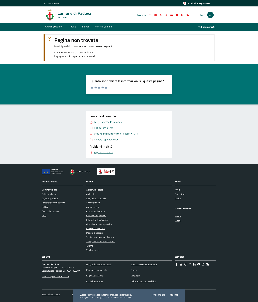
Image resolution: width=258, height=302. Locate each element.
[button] (210, 15)
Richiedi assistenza (94, 281)
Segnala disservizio (94, 275)
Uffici (44, 215)
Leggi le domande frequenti (98, 264)
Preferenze (159, 295)
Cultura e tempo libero (96, 215)
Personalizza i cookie (51, 294)
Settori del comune (50, 211)
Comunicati (180, 194)
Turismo (89, 245)
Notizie (178, 198)
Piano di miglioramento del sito (55, 276)
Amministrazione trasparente (144, 264)
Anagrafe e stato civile (96, 198)
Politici (45, 207)
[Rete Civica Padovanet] (106, 171)
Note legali (135, 275)
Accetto (174, 295)
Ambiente (90, 194)
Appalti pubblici (93, 202)
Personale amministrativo (53, 202)
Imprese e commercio (95, 228)
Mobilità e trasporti (94, 232)
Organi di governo (50, 198)
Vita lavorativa (92, 250)
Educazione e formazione (97, 219)
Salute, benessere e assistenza (100, 237)
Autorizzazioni (92, 207)
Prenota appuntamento (96, 270)
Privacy (134, 270)
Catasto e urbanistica (95, 211)
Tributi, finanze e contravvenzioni (100, 241)
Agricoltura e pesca (94, 189)
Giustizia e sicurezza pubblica (99, 224)
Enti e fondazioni (49, 194)
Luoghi (178, 220)
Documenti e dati (49, 189)
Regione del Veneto (51, 3)
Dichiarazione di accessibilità (143, 281)
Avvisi (177, 189)
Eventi (178, 216)
